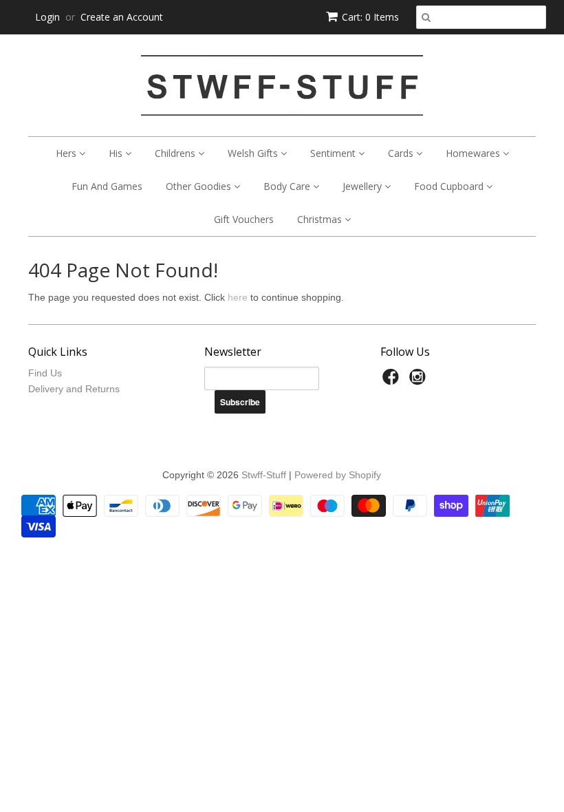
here (238, 297)
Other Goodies (200, 186)
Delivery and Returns (74, 388)
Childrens (176, 153)
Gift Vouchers (244, 219)
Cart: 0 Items (370, 16)
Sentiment (334, 153)
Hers (67, 153)
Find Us (45, 372)
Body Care (288, 186)
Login (47, 16)
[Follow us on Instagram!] (419, 381)
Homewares (474, 153)
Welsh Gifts (254, 153)
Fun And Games (107, 186)
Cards (402, 153)
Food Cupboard (450, 186)
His (117, 153)
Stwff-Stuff (263, 474)
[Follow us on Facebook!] (392, 381)
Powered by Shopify (337, 474)
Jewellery (363, 186)
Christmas (321, 219)
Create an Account (121, 16)
